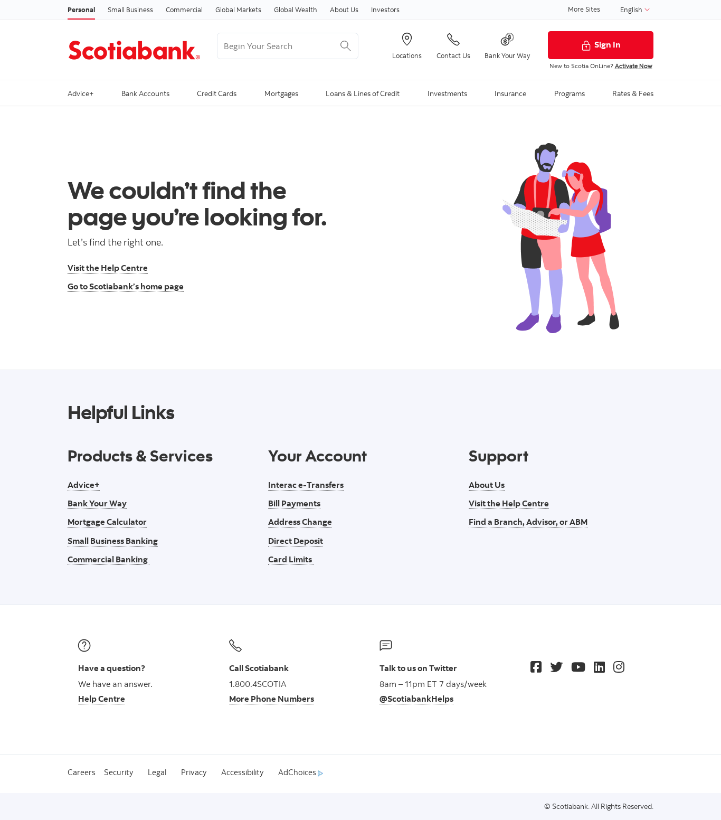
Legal (157, 772)
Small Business (130, 9)
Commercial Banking (108, 559)
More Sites (584, 9)
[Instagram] (618, 667)
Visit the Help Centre (108, 267)
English (632, 9)
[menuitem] (80, 93)
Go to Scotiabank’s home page (126, 286)
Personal (81, 9)
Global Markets (238, 9)
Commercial (184, 9)
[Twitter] (556, 667)
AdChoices (298, 772)
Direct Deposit (295, 540)
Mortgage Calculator (107, 521)
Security (118, 772)
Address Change (300, 521)
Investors (385, 9)
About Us (344, 9)
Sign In (607, 44)
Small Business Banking (113, 540)
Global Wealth (295, 9)
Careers (82, 772)
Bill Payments (294, 503)
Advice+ (84, 484)
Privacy (193, 772)
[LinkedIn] (599, 667)
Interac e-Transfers (306, 484)
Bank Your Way (97, 503)
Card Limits (291, 559)
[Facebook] (536, 667)
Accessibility (242, 772)
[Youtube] (578, 667)
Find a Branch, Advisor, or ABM (528, 521)
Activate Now (633, 66)
